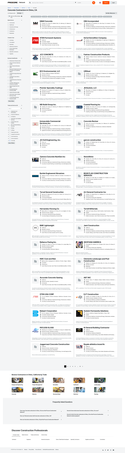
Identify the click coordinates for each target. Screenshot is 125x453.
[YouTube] (113, 450)
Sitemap (56, 449)
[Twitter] (108, 450)
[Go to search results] (21, 108)
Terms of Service (38, 449)
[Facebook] (105, 450)
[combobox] (84, 2)
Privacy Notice (31, 449)
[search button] (93, 2)
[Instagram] (110, 450)
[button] (8, 23)
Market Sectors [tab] (25, 434)
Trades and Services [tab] (35, 434)
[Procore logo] (13, 3)
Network (22, 2)
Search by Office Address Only (15, 17)
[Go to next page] (83, 366)
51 (80, 366)
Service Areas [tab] (44, 434)
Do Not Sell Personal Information (48, 449)
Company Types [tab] (16, 434)
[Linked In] (103, 450)
